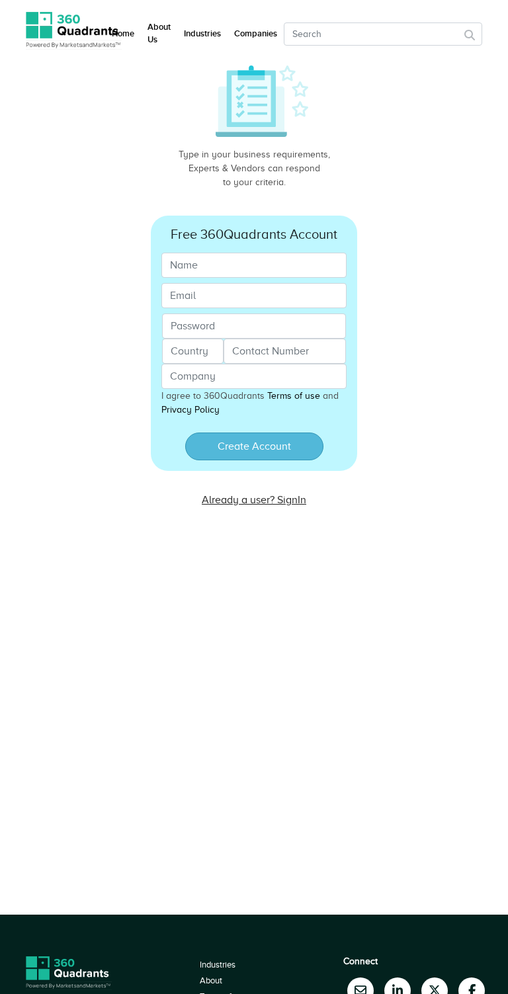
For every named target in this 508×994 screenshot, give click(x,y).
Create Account (254, 446)
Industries (202, 33)
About (211, 980)
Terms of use (293, 396)
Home (123, 33)
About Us (159, 34)
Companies (255, 33)
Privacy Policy (190, 410)
